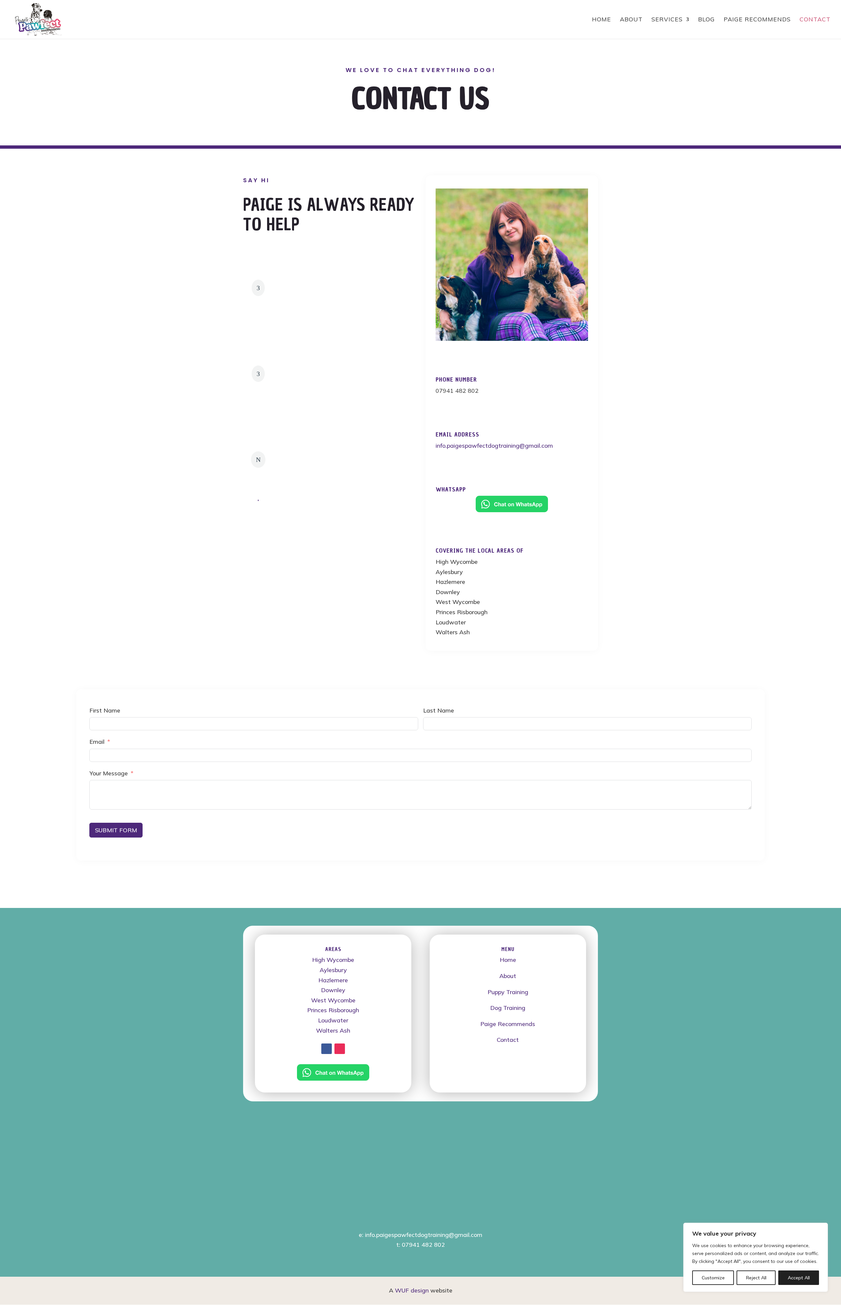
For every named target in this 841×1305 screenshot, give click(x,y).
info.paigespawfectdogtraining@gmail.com (494, 445)
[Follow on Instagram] (339, 1048)
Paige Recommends (507, 1024)
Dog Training (507, 1008)
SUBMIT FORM (116, 830)
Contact (508, 1039)
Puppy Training (508, 992)
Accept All (799, 1278)
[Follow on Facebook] (326, 1048)
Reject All (756, 1278)
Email (96, 741)
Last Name (438, 710)
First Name (104, 710)
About (507, 976)
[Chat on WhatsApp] (512, 504)
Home (508, 960)
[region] (755, 1257)
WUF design (412, 1290)
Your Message (108, 773)
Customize (713, 1278)
